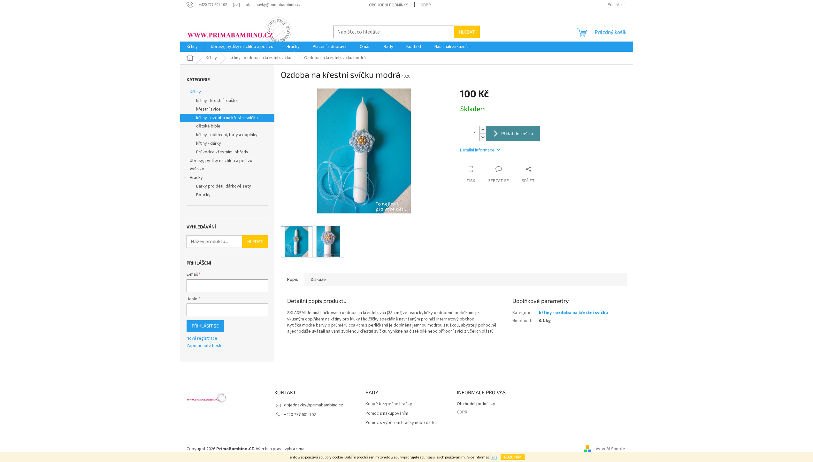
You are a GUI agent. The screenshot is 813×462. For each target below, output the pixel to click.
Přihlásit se (205, 325)
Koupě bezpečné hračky (388, 404)
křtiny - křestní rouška (217, 100)
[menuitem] (192, 47)
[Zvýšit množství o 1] (482, 130)
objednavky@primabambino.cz (313, 405)
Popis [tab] (292, 279)
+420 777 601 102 (300, 415)
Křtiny (195, 92)
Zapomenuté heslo (205, 346)
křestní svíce (208, 109)
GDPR (426, 5)
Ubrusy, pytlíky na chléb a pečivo (221, 161)
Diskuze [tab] (318, 279)
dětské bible (208, 126)
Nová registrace (202, 338)
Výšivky (197, 169)
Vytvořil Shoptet (611, 449)
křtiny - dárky (208, 143)
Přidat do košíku (517, 133)
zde (494, 457)
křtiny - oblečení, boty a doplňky (226, 135)
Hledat (467, 32)
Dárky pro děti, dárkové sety (223, 186)
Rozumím (513, 457)
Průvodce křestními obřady (222, 152)
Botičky (203, 195)
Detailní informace (477, 150)
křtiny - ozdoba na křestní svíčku (227, 118)
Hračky (196, 177)
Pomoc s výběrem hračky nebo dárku (401, 423)
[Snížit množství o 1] (482, 137)
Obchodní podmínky (388, 5)
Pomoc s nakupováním (386, 414)
